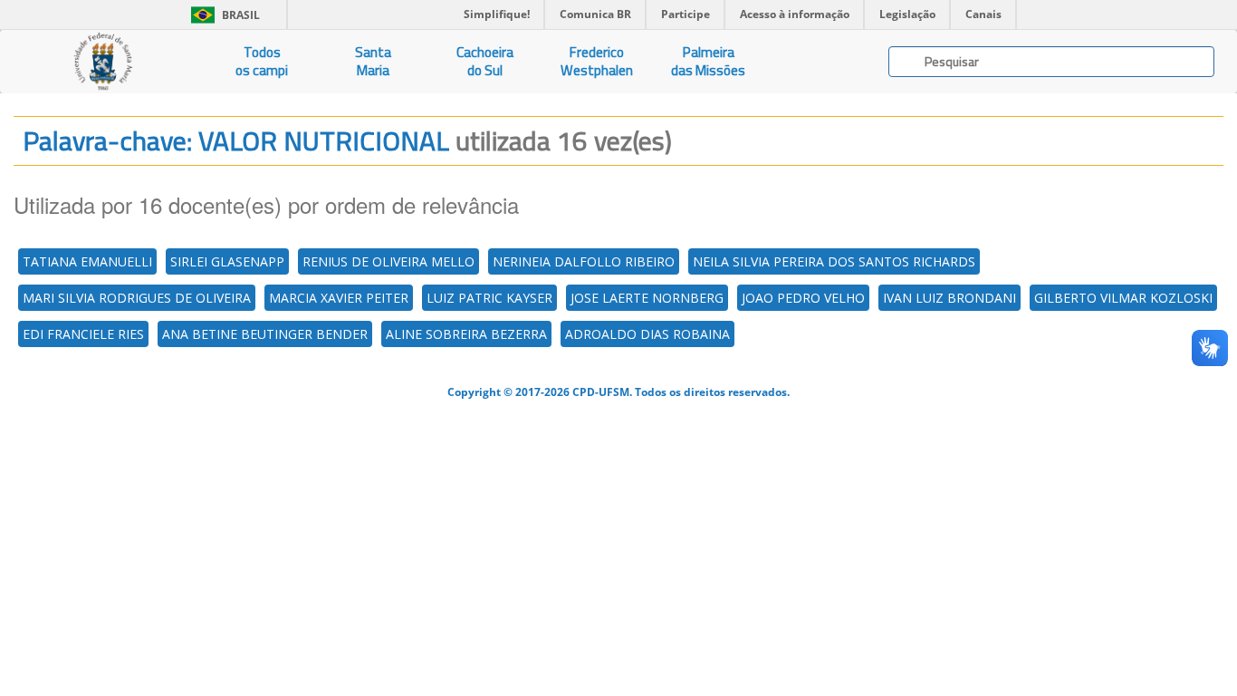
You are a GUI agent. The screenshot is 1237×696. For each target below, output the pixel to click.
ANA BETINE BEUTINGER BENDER (265, 334)
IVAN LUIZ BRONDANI (949, 297)
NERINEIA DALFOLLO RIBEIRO (584, 261)
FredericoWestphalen (597, 61)
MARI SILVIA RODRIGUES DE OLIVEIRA (137, 297)
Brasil (222, 15)
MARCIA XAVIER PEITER (338, 297)
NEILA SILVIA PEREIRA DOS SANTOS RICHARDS (834, 261)
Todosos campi (261, 61)
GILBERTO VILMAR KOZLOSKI (1123, 297)
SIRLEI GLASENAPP (227, 261)
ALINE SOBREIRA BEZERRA (466, 334)
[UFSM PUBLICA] (103, 61)
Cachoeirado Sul (484, 61)
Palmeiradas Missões (708, 61)
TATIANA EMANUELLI (87, 261)
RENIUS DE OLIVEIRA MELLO (388, 261)
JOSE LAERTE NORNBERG (647, 297)
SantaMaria (373, 61)
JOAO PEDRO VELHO (803, 297)
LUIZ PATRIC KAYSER (489, 297)
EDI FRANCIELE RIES (83, 334)
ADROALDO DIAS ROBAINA (647, 334)
